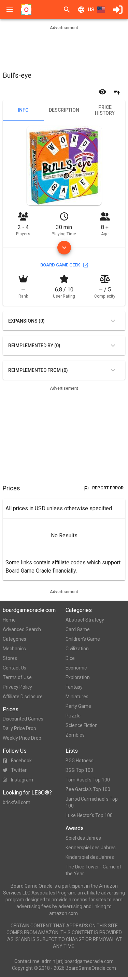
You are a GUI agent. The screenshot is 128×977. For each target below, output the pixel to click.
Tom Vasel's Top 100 (88, 779)
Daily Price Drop (19, 728)
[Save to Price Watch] (102, 92)
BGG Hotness (80, 760)
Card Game (78, 629)
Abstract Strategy (85, 620)
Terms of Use (17, 677)
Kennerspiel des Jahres (91, 847)
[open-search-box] (67, 9)
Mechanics (14, 648)
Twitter (19, 770)
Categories (14, 639)
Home (9, 620)
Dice (70, 658)
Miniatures (77, 696)
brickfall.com (16, 802)
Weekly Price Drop (22, 738)
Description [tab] (64, 110)
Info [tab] (23, 110)
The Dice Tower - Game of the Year (94, 870)
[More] (64, 247)
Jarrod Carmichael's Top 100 (92, 802)
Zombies (75, 735)
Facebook (21, 760)
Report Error (108, 487)
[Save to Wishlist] (117, 92)
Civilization (77, 648)
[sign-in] (118, 9)
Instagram (22, 779)
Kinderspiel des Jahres (90, 857)
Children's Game (83, 639)
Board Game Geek (60, 264)
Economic (76, 668)
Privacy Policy (17, 687)
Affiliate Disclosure (23, 696)
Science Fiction (82, 725)
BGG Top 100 (79, 770)
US (91, 10)
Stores (10, 658)
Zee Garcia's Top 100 (88, 789)
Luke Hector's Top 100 (89, 815)
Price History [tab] (105, 110)
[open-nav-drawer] (9, 9)
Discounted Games (23, 719)
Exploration (78, 677)
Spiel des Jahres (83, 838)
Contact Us (14, 668)
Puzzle (73, 715)
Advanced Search (22, 629)
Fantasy (74, 687)
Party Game (78, 706)
